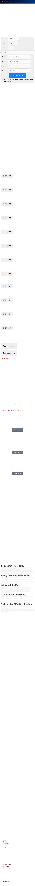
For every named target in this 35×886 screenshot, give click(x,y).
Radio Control (7, 265)
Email (3, 65)
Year (3, 38)
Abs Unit (5, 181)
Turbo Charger (8, 251)
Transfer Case (7, 195)
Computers (6, 305)
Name (3, 61)
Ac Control (6, 237)
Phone (3, 56)
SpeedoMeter (7, 223)
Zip (2, 70)
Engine (4, 167)
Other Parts (6, 319)
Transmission (7, 209)
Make (3, 43)
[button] (17, 827)
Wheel (4, 279)
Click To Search (17, 75)
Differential (6, 291)
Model (3, 47)
